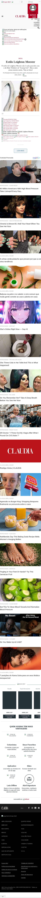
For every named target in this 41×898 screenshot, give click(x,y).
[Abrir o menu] (3, 16)
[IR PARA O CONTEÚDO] (25, 808)
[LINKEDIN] (34, 808)
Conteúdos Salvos (20, 39)
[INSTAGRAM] (31, 808)
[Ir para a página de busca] (38, 28)
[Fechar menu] (14, 29)
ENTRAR (33, 15)
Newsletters (16, 44)
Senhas (13, 42)
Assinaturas (16, 37)
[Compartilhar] (19, 133)
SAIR (34, 17)
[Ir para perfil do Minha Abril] (20, 34)
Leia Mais (20, 151)
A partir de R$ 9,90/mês (9, 716)
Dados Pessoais (18, 41)
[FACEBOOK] (28, 808)
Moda (20, 58)
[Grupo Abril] (6, 2)
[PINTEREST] (38, 808)
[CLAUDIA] (21, 18)
